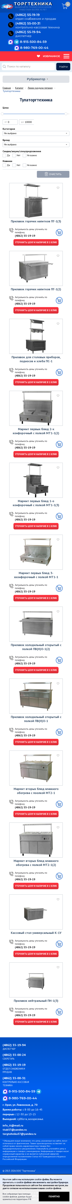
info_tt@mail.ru (13, 1125)
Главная (7, 87)
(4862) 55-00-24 (14, 1055)
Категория (9, 128)
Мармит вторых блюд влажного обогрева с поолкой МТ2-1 (36, 791)
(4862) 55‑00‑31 (27, 23)
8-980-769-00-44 (34, 48)
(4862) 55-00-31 (14, 1078)
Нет (18, 155)
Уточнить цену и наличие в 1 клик (36, 242)
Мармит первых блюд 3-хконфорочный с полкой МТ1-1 (36, 575)
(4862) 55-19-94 (14, 1045)
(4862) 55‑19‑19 (27, 15)
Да (8, 155)
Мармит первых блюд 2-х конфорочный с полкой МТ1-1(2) (36, 431)
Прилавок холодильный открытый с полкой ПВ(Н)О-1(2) (36, 647)
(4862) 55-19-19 (25, 235)
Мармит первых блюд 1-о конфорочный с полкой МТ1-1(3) (36, 503)
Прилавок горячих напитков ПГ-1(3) (36, 221)
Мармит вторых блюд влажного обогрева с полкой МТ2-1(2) (36, 863)
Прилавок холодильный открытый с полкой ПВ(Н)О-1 (36, 719)
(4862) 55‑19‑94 (28, 32)
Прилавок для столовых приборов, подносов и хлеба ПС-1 (36, 359)
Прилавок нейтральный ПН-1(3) (36, 1001)
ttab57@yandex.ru (15, 1129)
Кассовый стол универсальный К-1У (36, 933)
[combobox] (36, 133)
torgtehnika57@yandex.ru (19, 1134)
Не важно (32, 155)
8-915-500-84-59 (33, 42)
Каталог (19, 87)
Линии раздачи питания (40, 87)
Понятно (54, 1196)
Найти (63, 66)
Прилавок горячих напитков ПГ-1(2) (36, 289)
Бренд (6, 140)
